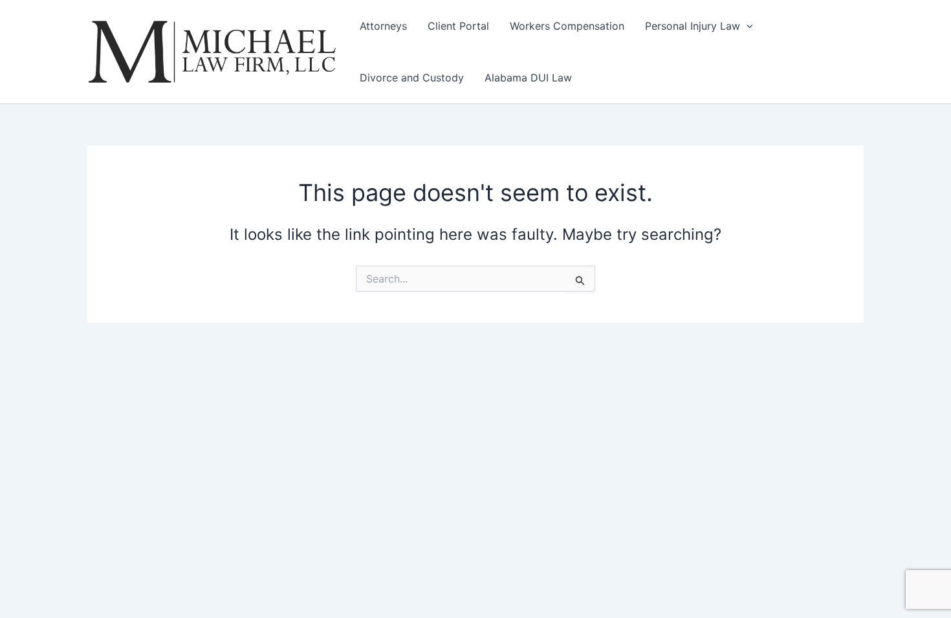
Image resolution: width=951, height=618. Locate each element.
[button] (746, 26)
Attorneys (383, 25)
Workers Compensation (567, 25)
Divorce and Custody (412, 77)
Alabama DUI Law (528, 77)
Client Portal (458, 25)
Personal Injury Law (692, 25)
